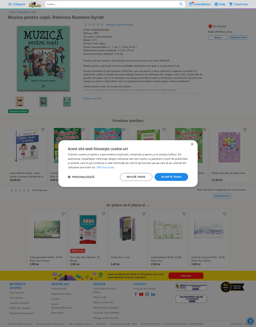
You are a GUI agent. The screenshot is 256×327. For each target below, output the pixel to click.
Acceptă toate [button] (171, 176)
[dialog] (128, 163)
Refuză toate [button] (136, 176)
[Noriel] (35, 4)
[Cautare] (181, 4)
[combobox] (115, 4)
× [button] (192, 144)
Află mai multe (105, 167)
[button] (81, 177)
